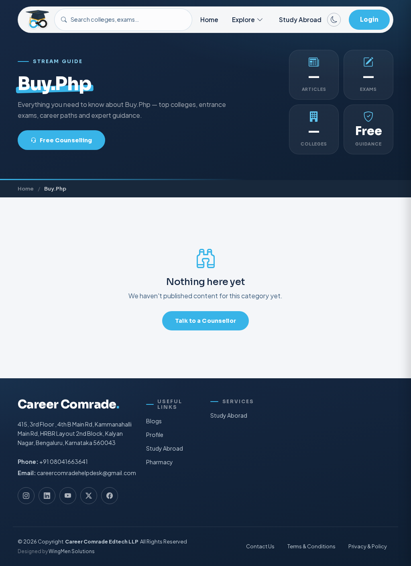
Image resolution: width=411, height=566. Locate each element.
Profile (154, 434)
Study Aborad (228, 415)
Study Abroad (300, 19)
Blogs (154, 420)
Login (369, 19)
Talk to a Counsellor (205, 320)
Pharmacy (159, 462)
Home (209, 19)
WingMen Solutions (72, 551)
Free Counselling (66, 140)
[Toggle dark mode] (334, 20)
